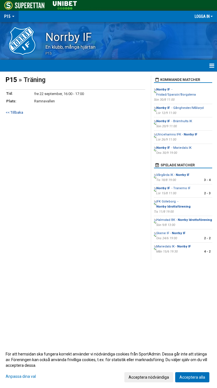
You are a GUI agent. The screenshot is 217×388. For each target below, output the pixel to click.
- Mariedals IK (174, 148)
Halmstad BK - (184, 220)
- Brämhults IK (174, 121)
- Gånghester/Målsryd (180, 108)
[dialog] (108, 365)
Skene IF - (171, 233)
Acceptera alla (192, 377)
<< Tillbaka (14, 112)
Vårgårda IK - (173, 175)
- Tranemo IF (173, 188)
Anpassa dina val (21, 376)
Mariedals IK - (174, 246)
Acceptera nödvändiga (149, 377)
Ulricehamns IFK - (177, 134)
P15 (11, 80)
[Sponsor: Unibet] (65, 4)
